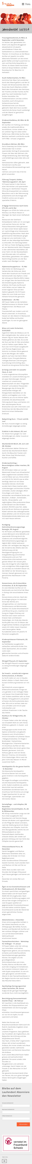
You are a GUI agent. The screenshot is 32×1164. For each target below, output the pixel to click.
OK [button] (4, 1161)
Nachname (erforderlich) (8, 1109)
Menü (27, 4)
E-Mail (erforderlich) (7, 1115)
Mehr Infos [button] (5, 1157)
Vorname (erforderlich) (7, 1103)
